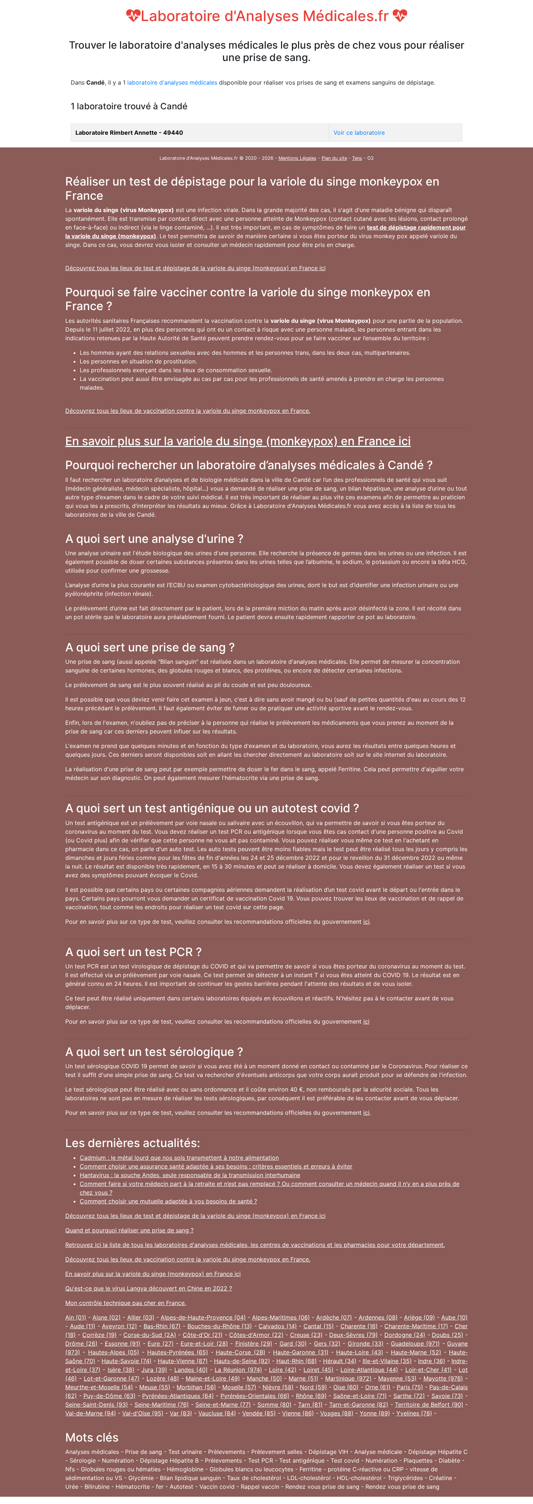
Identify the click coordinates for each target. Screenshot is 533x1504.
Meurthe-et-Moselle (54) (99, 1387)
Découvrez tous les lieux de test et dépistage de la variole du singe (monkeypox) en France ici (195, 268)
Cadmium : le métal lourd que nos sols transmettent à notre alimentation (179, 1157)
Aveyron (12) (119, 1326)
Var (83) (181, 1413)
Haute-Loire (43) (359, 1352)
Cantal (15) (318, 1326)
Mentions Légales (297, 158)
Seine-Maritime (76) (162, 1404)
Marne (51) (303, 1378)
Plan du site (334, 158)
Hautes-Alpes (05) (113, 1352)
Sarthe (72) (409, 1395)
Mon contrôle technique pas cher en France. (125, 1302)
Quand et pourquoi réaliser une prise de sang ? (129, 1230)
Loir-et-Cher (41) (428, 1369)
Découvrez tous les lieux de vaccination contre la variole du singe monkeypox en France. (187, 410)
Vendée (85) (259, 1413)
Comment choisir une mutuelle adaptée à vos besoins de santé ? (168, 1201)
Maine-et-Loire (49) (213, 1378)
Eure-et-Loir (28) (204, 1343)
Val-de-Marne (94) (90, 1413)
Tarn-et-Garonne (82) (359, 1404)
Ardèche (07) (334, 1317)
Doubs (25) (447, 1334)
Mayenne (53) (397, 1378)
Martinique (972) (348, 1378)
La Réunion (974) (238, 1369)
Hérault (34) (339, 1361)
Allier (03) (140, 1317)
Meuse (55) (154, 1387)
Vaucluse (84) (217, 1413)
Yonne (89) (375, 1413)
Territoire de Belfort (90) (429, 1404)
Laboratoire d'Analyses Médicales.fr (267, 16)
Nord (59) (313, 1387)
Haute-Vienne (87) (183, 1361)
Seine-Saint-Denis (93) (96, 1404)
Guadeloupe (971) (415, 1343)
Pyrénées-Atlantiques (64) (178, 1395)
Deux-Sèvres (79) (353, 1334)
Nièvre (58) (278, 1387)
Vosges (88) (337, 1413)
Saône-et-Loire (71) (360, 1395)
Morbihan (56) (196, 1387)
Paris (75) (410, 1387)
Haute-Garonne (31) (300, 1352)
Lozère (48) (162, 1378)
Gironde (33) (366, 1343)
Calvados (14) (278, 1326)
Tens (357, 158)
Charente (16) (359, 1326)
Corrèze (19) (99, 1334)
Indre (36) (431, 1361)
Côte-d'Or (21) (203, 1334)
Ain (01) (75, 1317)
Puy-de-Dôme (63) (109, 1395)
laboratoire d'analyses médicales (172, 82)
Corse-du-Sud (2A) (149, 1334)
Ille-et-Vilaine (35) (387, 1361)
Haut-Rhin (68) (296, 1361)
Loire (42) (283, 1369)
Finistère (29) (253, 1343)
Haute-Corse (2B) (240, 1352)
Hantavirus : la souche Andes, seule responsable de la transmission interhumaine (190, 1175)
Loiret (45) (318, 1369)
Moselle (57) (239, 1387)
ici (366, 921)
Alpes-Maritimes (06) (281, 1317)
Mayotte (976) (443, 1378)
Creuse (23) (306, 1334)
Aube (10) (454, 1317)
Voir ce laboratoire (359, 132)
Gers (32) (327, 1343)
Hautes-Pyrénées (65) (177, 1352)
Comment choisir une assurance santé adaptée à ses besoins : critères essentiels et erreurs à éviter (216, 1166)
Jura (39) (154, 1369)
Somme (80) (274, 1404)
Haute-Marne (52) (416, 1352)
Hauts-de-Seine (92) (242, 1361)
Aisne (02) (106, 1317)
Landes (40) (191, 1369)
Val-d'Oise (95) (143, 1413)
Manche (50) (264, 1378)
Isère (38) (121, 1369)
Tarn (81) (310, 1404)
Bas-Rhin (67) (162, 1326)
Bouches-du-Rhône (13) (219, 1326)
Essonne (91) (122, 1343)
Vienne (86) (298, 1413)
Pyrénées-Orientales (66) (254, 1395)
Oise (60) (346, 1387)
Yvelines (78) (414, 1413)
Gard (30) (293, 1343)
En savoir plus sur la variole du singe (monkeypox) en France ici (238, 441)
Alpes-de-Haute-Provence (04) (203, 1317)
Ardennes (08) (378, 1317)
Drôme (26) (81, 1343)
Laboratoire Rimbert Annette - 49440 (129, 132)
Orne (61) (378, 1387)
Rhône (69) (311, 1395)
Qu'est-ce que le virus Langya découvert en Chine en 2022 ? (148, 1288)
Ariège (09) (419, 1317)
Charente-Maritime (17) (416, 1326)
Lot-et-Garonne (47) (112, 1378)
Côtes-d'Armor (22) (256, 1334)
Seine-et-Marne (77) (223, 1404)
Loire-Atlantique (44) (369, 1369)
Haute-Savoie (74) (127, 1361)
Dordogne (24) (404, 1334)
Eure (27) (160, 1343)
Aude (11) (83, 1326)
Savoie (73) (447, 1395)
